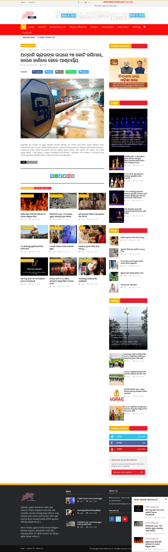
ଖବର (68, 491)
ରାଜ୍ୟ (31, 27)
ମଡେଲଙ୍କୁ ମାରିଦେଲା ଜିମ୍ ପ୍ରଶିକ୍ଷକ (88, 279)
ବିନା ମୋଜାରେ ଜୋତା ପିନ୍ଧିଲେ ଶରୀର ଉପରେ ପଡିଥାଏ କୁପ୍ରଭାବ (132, 262)
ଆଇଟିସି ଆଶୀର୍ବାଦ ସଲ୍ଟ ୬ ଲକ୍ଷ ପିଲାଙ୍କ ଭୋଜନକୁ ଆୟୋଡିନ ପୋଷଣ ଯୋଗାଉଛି (135, 391)
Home (23, 548)
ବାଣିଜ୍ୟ (137, 27)
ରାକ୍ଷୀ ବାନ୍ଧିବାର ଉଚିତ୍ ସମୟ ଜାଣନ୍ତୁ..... (89, 247)
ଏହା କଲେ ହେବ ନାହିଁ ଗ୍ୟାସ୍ (129, 285)
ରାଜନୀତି (42, 27)
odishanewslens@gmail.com (121, 504)
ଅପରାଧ (94, 27)
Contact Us (30, 548)
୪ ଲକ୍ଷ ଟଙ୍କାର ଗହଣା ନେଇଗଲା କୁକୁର (53, 37)
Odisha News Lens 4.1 (42, 188)
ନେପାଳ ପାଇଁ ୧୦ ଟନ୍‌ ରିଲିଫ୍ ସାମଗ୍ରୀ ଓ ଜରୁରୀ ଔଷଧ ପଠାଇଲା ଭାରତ (61, 281)
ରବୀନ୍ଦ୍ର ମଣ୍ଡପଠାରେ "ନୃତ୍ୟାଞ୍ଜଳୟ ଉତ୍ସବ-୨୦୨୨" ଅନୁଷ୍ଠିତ (126, 130)
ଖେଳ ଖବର (123, 27)
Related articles (27, 188)
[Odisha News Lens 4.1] (28, 497)
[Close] (166, 499)
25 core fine (32, 162)
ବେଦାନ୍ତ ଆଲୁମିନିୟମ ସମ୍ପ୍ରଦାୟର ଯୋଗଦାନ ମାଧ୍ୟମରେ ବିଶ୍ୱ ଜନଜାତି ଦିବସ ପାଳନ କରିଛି (135, 409)
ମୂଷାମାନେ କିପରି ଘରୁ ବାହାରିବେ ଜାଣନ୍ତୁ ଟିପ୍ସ (133, 250)
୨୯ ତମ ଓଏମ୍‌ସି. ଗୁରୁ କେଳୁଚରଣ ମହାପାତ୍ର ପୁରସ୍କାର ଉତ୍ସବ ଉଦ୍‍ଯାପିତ (133, 176)
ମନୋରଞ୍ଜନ (108, 27)
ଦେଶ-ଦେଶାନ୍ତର (58, 27)
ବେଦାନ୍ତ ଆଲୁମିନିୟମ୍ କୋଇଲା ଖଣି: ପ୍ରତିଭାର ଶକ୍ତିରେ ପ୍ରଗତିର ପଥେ (135, 373)
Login (115, 6)
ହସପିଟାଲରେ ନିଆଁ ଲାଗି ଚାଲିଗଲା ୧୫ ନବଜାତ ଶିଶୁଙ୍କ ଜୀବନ (33, 215)
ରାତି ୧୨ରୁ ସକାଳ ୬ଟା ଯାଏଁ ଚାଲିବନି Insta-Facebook (33, 279)
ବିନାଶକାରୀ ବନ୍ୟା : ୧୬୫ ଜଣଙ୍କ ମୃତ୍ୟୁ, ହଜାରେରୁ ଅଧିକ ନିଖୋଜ (60, 215)
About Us (39, 548)
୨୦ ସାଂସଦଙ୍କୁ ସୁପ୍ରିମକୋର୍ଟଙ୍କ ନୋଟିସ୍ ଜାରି (32, 247)
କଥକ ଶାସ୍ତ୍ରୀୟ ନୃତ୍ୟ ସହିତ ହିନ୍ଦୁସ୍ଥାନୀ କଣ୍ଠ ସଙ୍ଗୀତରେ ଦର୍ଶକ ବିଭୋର (135, 211)
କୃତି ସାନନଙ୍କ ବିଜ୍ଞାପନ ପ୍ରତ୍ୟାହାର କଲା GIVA (91, 215)
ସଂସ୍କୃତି (114, 102)
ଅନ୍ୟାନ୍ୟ (27, 32)
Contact (32, 2)
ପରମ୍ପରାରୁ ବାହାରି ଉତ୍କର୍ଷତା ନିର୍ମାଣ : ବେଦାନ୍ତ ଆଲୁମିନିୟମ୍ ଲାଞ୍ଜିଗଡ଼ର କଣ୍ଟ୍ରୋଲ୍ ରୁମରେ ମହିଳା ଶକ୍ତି (135, 356)
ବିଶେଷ (82, 228)
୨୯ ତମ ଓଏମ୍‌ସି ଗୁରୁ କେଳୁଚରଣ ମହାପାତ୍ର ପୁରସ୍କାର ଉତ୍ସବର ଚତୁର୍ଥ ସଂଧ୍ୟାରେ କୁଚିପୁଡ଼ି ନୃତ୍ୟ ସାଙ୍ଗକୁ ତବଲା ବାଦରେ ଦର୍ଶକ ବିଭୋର (135, 194)
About (23, 2)
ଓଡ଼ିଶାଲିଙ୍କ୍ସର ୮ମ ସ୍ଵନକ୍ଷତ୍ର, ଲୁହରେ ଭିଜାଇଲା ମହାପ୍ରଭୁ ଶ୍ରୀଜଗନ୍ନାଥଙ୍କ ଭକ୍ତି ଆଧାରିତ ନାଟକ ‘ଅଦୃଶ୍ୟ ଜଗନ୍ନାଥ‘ (134, 159)
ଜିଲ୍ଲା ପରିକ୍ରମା (78, 27)
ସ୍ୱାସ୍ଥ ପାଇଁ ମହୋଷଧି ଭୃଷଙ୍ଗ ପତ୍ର (132, 273)
